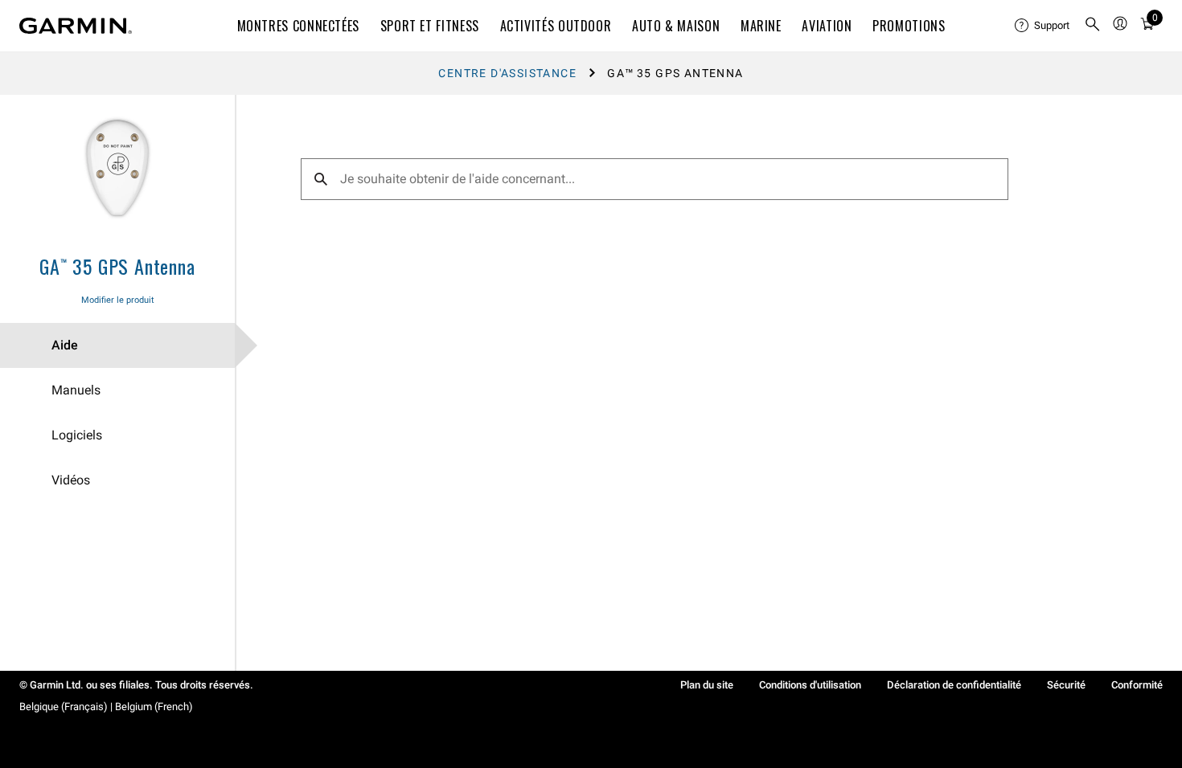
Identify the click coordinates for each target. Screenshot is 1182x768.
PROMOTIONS (908, 25)
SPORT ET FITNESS (429, 25)
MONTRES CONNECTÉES (298, 25)
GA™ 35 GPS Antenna (117, 265)
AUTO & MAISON (676, 25)
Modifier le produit (117, 300)
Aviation (827, 25)
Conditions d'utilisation (810, 685)
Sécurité (1066, 685)
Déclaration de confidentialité (954, 685)
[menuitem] (1043, 25)
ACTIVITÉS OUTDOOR (556, 25)
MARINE (761, 25)
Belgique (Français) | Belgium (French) (106, 707)
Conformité (1137, 685)
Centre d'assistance (507, 73)
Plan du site (706, 685)
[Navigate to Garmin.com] (75, 25)
